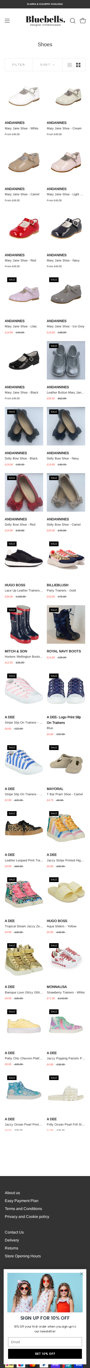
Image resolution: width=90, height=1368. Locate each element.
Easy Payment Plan (21, 1201)
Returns (11, 1248)
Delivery (12, 1240)
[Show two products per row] (78, 65)
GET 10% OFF (45, 1354)
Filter (18, 64)
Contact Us (14, 1232)
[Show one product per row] (69, 65)
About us (12, 1193)
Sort (46, 64)
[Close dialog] (81, 1274)
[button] (72, 20)
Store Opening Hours (23, 1256)
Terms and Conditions (23, 1209)
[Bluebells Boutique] (45, 20)
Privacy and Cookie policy (27, 1217)
